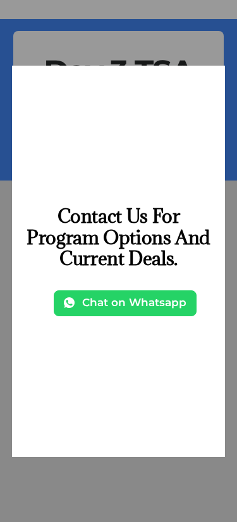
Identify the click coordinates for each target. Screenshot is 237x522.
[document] (118, 261)
